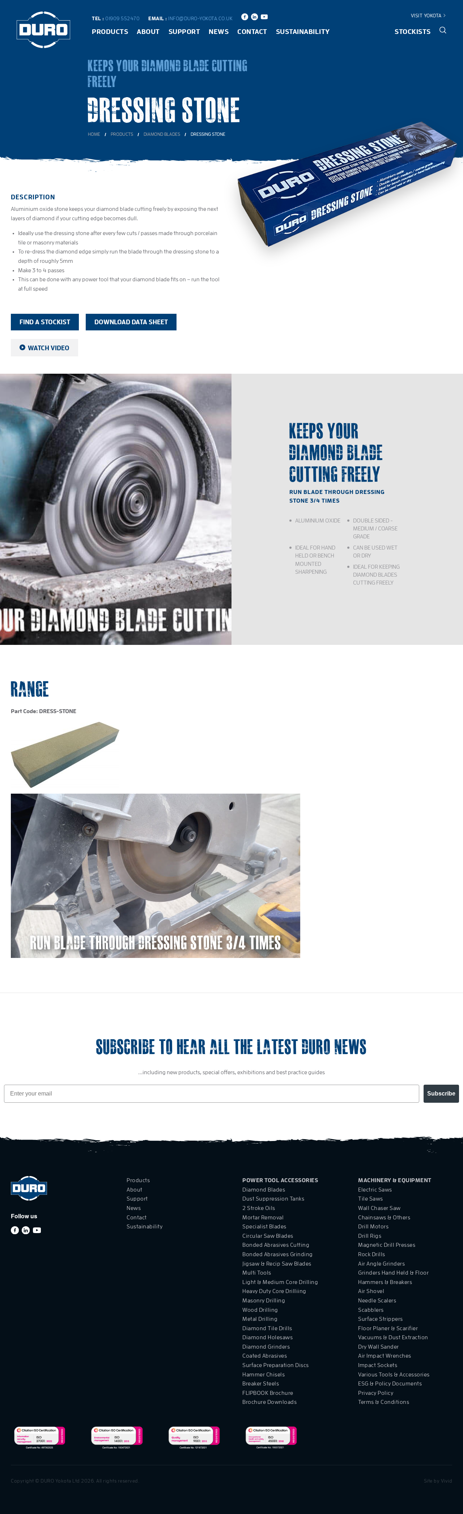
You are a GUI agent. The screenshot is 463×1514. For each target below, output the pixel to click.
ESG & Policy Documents (390, 1384)
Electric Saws (375, 1190)
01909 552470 (122, 18)
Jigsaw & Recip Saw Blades (276, 1264)
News (219, 31)
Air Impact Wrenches (384, 1356)
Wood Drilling (260, 1310)
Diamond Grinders (266, 1347)
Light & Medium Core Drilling (280, 1282)
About (148, 31)
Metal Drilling (259, 1319)
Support (184, 31)
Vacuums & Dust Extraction (393, 1337)
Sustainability (303, 31)
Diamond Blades (162, 134)
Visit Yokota (427, 15)
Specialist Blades (264, 1226)
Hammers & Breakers (385, 1282)
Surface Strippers (380, 1319)
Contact (252, 31)
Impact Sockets (377, 1365)
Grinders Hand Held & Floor (393, 1273)
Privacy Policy (375, 1393)
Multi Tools (256, 1273)
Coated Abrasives (264, 1356)
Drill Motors (373, 1226)
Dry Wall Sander (378, 1347)
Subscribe (441, 1093)
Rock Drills (371, 1254)
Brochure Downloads (269, 1402)
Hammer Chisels (263, 1375)
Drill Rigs (369, 1236)
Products (110, 31)
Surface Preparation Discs (275, 1365)
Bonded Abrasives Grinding (277, 1254)
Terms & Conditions (383, 1402)
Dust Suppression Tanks (273, 1199)
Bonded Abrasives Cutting (275, 1245)
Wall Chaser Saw (379, 1208)
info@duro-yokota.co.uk (200, 18)
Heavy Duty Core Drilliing (274, 1291)
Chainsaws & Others (384, 1217)
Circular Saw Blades (267, 1236)
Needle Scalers (377, 1300)
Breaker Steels (260, 1384)
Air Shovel (371, 1291)
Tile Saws (370, 1199)
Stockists (413, 31)
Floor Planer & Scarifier (388, 1328)
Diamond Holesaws (267, 1337)
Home (94, 134)
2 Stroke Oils (258, 1208)
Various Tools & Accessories (394, 1375)
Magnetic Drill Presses (386, 1245)
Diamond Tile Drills (267, 1328)
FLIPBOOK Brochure (267, 1393)
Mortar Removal (263, 1217)
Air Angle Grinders (381, 1264)
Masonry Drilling (263, 1300)
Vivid (447, 1480)
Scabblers (371, 1310)
